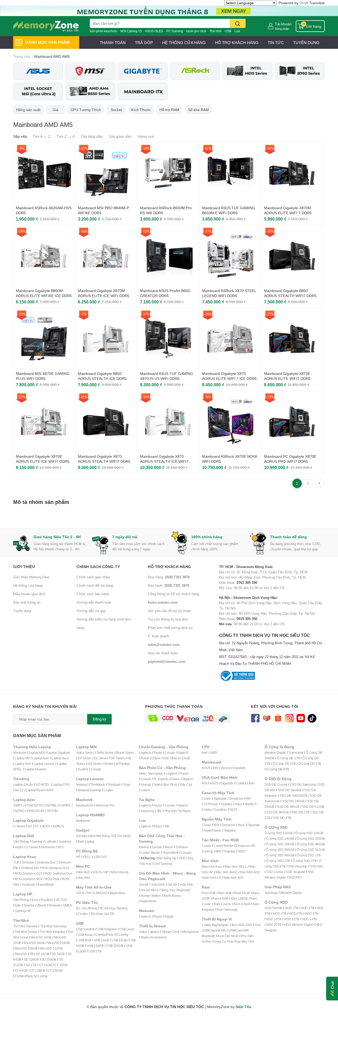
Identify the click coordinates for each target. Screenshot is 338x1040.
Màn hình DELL (235, 867)
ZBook (41, 905)
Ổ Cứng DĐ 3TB (284, 764)
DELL (87, 857)
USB (228, 31)
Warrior (144, 847)
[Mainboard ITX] (143, 91)
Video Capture (149, 932)
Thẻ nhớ (215, 31)
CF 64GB (21, 970)
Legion (108, 790)
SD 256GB (48, 959)
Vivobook (28, 884)
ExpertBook (45, 884)
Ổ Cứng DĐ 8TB (277, 769)
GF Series (84, 758)
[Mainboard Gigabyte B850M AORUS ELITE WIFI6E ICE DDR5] (44, 256)
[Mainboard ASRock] (195, 71)
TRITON (52, 811)
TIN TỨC (276, 42)
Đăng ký (99, 719)
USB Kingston (107, 929)
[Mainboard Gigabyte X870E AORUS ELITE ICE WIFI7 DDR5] (44, 421)
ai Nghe (185, 811)
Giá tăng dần (92, 136)
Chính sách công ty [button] (98, 566)
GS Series (95, 764)
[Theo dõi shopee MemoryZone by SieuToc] (278, 717)
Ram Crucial (222, 904)
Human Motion (150, 896)
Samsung (147, 811)
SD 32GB (58, 954)
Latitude (50, 841)
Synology (271, 893)
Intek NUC (83, 872)
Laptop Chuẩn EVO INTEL (31, 784)
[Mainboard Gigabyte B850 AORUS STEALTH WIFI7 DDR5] (292, 256)
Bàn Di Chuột (180, 758)
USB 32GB (118, 940)
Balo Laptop (86, 841)
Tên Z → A (66, 136)
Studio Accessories (153, 937)
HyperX (182, 753)
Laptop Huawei (35, 769)
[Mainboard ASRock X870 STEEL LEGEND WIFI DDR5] (230, 256)
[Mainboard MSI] (90, 71)
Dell (166, 758)
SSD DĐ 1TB (300, 812)
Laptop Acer (40, 758)
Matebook (83, 821)
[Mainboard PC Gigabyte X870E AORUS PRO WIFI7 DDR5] (292, 421)
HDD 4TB (279, 913)
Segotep (226, 804)
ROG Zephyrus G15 (28, 873)
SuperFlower (212, 830)
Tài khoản (283, 24)
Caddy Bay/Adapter (215, 925)
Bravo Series (125, 753)
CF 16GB (45, 965)
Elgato (169, 916)
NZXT (233, 810)
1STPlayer (210, 804)
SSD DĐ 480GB (288, 807)
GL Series (101, 758)
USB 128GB (95, 946)
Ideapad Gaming (89, 790)
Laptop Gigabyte (58, 753)
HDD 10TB (273, 919)
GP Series (117, 758)
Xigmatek (220, 798)
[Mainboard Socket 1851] (38, 91)
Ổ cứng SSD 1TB (309, 855)
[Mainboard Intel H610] (247, 71)
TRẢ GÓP (144, 42)
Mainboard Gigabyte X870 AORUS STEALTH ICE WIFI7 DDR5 (164, 461)
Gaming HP (23, 911)
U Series (19, 826)
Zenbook (28, 862)
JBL (159, 811)
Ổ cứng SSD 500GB (280, 850)
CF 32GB (60, 965)
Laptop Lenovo (44, 764)
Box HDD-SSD (242, 925)
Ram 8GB (225, 893)
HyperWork (170, 853)
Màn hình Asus (212, 867)
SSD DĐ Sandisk (290, 790)
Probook (54, 905)
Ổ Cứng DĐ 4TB (309, 764)
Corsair (170, 753)
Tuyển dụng (22, 611)
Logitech (145, 753)
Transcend (295, 753)
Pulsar (144, 758)
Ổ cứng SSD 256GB (280, 844)
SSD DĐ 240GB (293, 801)
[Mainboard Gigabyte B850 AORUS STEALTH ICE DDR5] (106, 339)
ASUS (97, 872)
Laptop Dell (23, 764)
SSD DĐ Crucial (276, 784)
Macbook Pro (105, 805)
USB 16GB (101, 940)
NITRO (19, 811)
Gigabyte (239, 768)
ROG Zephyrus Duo (58, 873)
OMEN (67, 905)
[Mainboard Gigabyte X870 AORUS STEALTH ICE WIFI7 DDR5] (168, 421)
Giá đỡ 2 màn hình (180, 884)
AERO (45, 826)
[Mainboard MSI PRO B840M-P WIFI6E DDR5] (106, 173)
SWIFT (17, 805)
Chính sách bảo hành (93, 594)
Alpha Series (85, 753)
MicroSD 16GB (41, 937)
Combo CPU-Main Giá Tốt (96, 914)
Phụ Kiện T (172, 811)
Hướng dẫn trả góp (91, 611)
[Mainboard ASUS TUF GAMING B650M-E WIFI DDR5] (230, 173)
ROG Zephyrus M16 (29, 879)
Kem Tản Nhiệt (228, 936)
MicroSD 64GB (34, 943)
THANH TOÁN (113, 42)
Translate (317, 3)
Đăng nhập (282, 28)
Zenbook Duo (46, 862)
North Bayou (172, 896)
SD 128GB (31, 959)
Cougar (186, 853)
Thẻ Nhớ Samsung (53, 926)
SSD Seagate (295, 872)
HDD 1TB (291, 908)
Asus (238, 804)
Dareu (175, 779)
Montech (251, 804)
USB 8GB (84, 940)
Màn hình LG (212, 878)
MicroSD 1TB (24, 954)
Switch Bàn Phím (165, 784)
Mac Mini (84, 878)
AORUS (58, 826)
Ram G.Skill (242, 904)
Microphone (190, 932)
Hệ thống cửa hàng (28, 585)
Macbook (19, 753)
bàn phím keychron (103, 31)
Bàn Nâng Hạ (166, 858)
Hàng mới (146, 136)
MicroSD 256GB (26, 948)
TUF (16, 862)
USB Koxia (85, 935)
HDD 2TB (307, 908)
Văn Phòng (21, 841)
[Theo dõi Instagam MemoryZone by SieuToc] (289, 717)
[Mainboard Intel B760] (300, 71)
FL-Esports (160, 779)
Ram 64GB (220, 898)
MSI (113, 872)
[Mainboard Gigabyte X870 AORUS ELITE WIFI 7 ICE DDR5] (230, 339)
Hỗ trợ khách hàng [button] (169, 566)
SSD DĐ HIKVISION (293, 796)
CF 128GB (37, 970)
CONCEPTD (34, 805)
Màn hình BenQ (226, 872)
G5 (30, 826)
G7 (37, 826)
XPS (60, 847)
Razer (157, 753)
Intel (205, 753)
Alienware (48, 847)
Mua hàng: (169, 577)
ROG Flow (52, 879)
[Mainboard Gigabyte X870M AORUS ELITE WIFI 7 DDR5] (292, 173)
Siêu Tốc (243, 1006)
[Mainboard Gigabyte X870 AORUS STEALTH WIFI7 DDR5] (106, 421)
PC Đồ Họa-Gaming (114, 908)
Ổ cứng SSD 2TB (278, 861)
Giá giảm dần (120, 136)
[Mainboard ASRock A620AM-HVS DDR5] (44, 173)
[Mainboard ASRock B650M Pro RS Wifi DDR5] (168, 173)
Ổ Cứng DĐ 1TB (288, 758)
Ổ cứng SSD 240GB (280, 839)
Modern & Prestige (117, 764)
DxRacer (182, 847)
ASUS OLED (154, 31)
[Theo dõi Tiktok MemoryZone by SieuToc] (312, 717)
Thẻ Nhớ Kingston (52, 932)
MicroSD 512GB (51, 948)
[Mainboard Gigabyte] (143, 71)
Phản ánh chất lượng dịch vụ (170, 628)
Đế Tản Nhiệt (121, 836)
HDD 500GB (273, 908)
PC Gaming (174, 31)
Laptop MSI (37, 753)
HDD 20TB (273, 925)
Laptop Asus (60, 758)
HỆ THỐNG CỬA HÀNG (184, 42)
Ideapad (82, 784)
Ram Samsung (227, 910)
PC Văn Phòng (86, 908)
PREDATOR (35, 811)
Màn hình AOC (250, 872)
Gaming (37, 841)
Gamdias (220, 810)
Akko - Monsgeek (151, 773)
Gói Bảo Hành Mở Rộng (93, 836)
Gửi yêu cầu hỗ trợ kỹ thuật (169, 611)
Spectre (29, 905)
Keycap (145, 784)
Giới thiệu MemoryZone (31, 577)
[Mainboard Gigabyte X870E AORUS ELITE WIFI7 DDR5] (292, 339)
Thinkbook (97, 784)
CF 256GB (55, 970)
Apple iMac (117, 893)
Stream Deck (171, 932)
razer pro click (196, 31)
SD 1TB (31, 965)
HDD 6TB (295, 913)
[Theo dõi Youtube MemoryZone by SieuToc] (300, 717)
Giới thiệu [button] (24, 566)
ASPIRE (51, 805)
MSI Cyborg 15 (131, 31)
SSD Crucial (274, 872)
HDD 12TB (291, 919)
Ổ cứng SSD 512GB (311, 850)
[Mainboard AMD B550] (90, 91)
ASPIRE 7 (66, 805)
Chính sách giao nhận (93, 577)
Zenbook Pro (30, 868)
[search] (238, 23)
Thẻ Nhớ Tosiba (26, 932)
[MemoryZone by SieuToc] (46, 26)
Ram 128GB (239, 898)
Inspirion (65, 841)
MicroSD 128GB (58, 943)
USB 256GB (114, 946)
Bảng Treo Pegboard (175, 890)
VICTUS (61, 900)
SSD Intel (316, 866)
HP (78, 857)
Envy (34, 900)
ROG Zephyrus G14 (55, 868)
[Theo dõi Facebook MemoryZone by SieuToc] (255, 717)
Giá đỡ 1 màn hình (152, 884)
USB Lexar (126, 929)
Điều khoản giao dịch (29, 594)
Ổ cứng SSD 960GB (280, 855)
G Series (32, 847)
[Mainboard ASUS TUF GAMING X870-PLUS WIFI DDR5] (168, 339)
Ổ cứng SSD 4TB (304, 861)
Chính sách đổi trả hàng (95, 585)
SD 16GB (42, 954)
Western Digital (275, 753)
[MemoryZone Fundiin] (169, 10)
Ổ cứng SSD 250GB (311, 839)
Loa (237, 31)
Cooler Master (150, 853)
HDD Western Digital (298, 925)
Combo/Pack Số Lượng (31, 976)
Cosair (206, 798)
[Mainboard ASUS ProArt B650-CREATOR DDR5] (168, 256)
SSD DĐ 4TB (282, 818)
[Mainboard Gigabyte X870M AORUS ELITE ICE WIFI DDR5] (106, 256)
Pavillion (47, 900)
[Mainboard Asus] (38, 71)
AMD (213, 753)
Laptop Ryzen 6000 (40, 790)
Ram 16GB (242, 893)
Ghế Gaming (163, 864)
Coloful (241, 783)
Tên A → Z (41, 136)
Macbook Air (84, 805)
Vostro (19, 847)
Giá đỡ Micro (149, 890)
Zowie (156, 758)
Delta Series (105, 753)
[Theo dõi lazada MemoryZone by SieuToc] (266, 717)
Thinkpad (113, 784)
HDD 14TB (309, 919)
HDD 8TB (311, 913)
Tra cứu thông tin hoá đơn (168, 619)
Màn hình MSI (233, 878)
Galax (207, 810)
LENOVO (100, 857)
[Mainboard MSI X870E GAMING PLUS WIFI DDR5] (44, 339)
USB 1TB (94, 951)
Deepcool (236, 798)
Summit (83, 769)
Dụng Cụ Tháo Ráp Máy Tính (233, 941)
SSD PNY (295, 877)
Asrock (124, 872)
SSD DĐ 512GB (313, 807)
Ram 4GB (208, 893)
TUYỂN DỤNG (306, 42)
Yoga (126, 784)
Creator (96, 769)
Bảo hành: (168, 585)
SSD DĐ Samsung (303, 784)
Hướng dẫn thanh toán (94, 602)
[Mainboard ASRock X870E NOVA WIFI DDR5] (230, 421)
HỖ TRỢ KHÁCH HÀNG (237, 42)
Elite (18, 905)
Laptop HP (22, 758)
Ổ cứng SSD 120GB (279, 833)
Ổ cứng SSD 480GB (311, 844)
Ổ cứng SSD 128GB (309, 833)
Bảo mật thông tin (26, 602)
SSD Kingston (298, 866)
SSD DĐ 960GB (277, 812)
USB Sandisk (85, 929)
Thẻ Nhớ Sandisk (25, 926)
